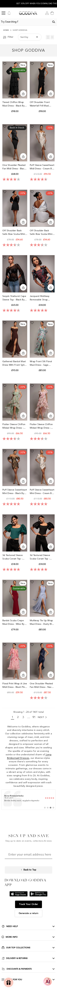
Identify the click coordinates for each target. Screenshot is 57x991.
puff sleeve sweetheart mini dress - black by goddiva (14, 491)
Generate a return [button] (28, 913)
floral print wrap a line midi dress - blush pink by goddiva (14, 685)
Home (6, 30)
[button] (48, 37)
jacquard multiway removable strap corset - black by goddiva (40, 298)
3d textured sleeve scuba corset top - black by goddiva (40, 557)
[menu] (3, 13)
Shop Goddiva (20, 30)
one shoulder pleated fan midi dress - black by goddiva (14, 167)
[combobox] (25, 22)
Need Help (12, 926)
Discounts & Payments (19, 968)
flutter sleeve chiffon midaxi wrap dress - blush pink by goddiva (42, 426)
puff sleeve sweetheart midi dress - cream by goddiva (42, 167)
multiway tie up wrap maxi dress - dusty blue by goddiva (42, 622)
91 (34, 717)
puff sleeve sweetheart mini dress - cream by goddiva (42, 491)
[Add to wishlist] (4, 63)
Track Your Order (28, 904)
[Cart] (52, 13)
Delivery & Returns (17, 958)
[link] (28, 800)
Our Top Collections (18, 947)
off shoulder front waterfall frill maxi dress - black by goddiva (40, 104)
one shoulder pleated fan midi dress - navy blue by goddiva (41, 685)
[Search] (53, 22)
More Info (12, 937)
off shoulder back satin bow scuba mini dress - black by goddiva (13, 232)
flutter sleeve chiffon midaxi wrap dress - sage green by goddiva (13, 426)
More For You (14, 979)
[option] (28, 3)
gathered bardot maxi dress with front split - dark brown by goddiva (14, 363)
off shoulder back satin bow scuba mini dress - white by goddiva (41, 232)
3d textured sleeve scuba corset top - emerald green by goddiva (12, 557)
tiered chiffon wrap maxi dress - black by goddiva (13, 104)
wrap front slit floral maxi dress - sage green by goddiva (41, 363)
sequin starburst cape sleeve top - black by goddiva (14, 298)
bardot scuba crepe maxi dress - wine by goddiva (13, 622)
